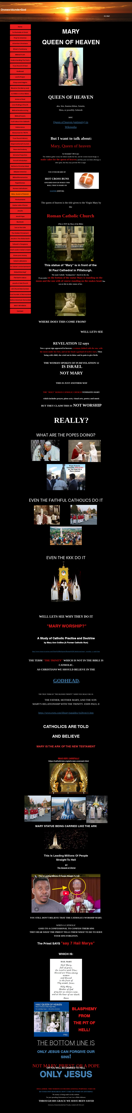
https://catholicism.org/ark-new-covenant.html (68, 761)
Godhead (20, 71)
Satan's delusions (20, 261)
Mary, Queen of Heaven (20, 194)
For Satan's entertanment (20, 267)
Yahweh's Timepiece (20, 244)
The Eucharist (20, 200)
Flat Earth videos (20, 278)
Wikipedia (71, 126)
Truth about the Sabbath (20, 122)
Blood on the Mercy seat (20, 88)
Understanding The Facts (20, 60)
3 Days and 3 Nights (20, 82)
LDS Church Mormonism (20, 289)
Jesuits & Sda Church (20, 283)
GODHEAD (66, 680)
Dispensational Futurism (20, 144)
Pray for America (20, 38)
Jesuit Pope (20, 216)
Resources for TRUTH (20, 133)
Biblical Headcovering (20, 110)
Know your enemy (20, 255)
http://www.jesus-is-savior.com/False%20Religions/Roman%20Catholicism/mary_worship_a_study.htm (66, 651)
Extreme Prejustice (20, 155)
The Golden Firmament (20, 233)
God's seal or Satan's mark (20, 250)
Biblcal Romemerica (20, 177)
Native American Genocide (20, 300)
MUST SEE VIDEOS (20, 306)
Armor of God (20, 99)
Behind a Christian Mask (20, 166)
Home (20, 27)
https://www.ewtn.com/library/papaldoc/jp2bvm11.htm (66, 712)
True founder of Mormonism (20, 294)
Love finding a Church (20, 105)
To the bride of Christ (20, 32)
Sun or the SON (20, 227)
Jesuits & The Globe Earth (20, 239)
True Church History (20, 138)
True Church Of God (20, 66)
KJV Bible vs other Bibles (20, 94)
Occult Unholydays (20, 161)
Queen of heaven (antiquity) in (70, 122)
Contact (20, 311)
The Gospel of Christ (66, 868)
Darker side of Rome (20, 205)
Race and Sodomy (20, 149)
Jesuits (20, 211)
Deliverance (20, 127)
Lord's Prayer (20, 77)
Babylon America (20, 172)
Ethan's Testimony (20, 49)
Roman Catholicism (20, 188)
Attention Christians (20, 43)
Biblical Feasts (20, 116)
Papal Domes (20, 183)
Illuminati (20, 222)
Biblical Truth (20, 55)
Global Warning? (20, 272)
